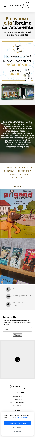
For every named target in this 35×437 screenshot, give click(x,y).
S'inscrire (17, 335)
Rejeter (18, 431)
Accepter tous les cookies (19, 423)
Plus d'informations (21, 417)
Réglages (19, 427)
